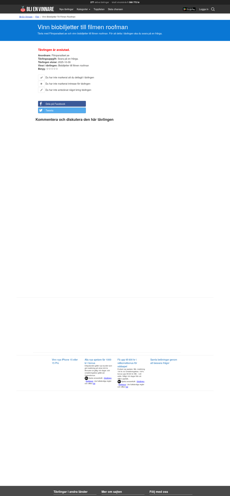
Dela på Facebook (55, 103)
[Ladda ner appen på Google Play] (189, 9)
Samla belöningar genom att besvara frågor (163, 361)
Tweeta (49, 110)
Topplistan (99, 9)
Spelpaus (89, 381)
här (94, 383)
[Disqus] (115, 165)
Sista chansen (115, 9)
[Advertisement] (101, 326)
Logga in (203, 9)
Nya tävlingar (66, 9)
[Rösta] (47, 68)
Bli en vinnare (37, 9)
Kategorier (83, 9)
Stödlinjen (108, 378)
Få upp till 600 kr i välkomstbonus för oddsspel (127, 363)
